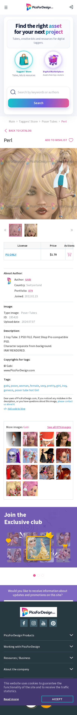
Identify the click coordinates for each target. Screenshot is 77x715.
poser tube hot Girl (27, 390)
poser (14, 385)
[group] (38, 537)
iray (64, 385)
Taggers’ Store (28, 121)
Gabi (28, 279)
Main (12, 121)
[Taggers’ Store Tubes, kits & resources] (24, 60)
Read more (11, 699)
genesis (8, 390)
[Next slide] (71, 230)
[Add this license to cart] (69, 254)
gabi (6, 385)
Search (38, 103)
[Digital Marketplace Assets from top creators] (53, 60)
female (34, 385)
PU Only (10, 254)
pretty (51, 385)
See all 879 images (59, 427)
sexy (43, 385)
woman (24, 385)
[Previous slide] (5, 230)
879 (30, 290)
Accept (57, 699)
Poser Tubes (49, 121)
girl (58, 385)
